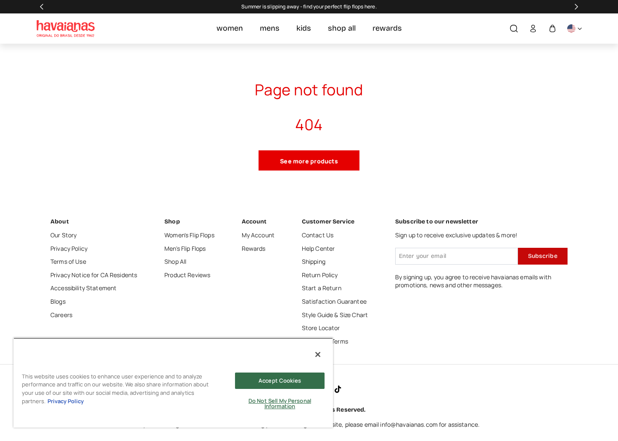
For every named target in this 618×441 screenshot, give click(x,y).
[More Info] (574, 28)
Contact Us (317, 235)
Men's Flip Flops (185, 248)
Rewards (254, 248)
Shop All (175, 261)
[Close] (318, 354)
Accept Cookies (280, 380)
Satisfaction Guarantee (334, 301)
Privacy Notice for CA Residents (93, 275)
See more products (309, 161)
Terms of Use (68, 261)
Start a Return (321, 288)
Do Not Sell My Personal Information (279, 403)
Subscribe (542, 256)
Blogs (58, 301)
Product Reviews (187, 275)
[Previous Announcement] (42, 7)
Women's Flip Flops (189, 235)
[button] (513, 28)
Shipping (313, 261)
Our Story (63, 235)
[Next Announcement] (576, 7)
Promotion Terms (325, 341)
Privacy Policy (68, 248)
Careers (61, 315)
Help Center (318, 248)
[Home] (66, 28)
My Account (258, 235)
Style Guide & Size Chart (335, 315)
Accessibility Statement (83, 288)
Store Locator (321, 328)
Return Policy (320, 275)
